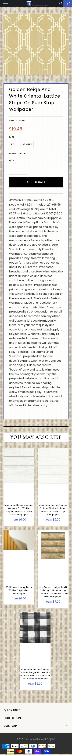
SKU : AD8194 (17, 120)
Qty (11, 160)
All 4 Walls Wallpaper (40, 739)
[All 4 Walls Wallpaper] (36, 3)
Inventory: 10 (17, 153)
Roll (14, 144)
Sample (27, 144)
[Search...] (61, 3)
